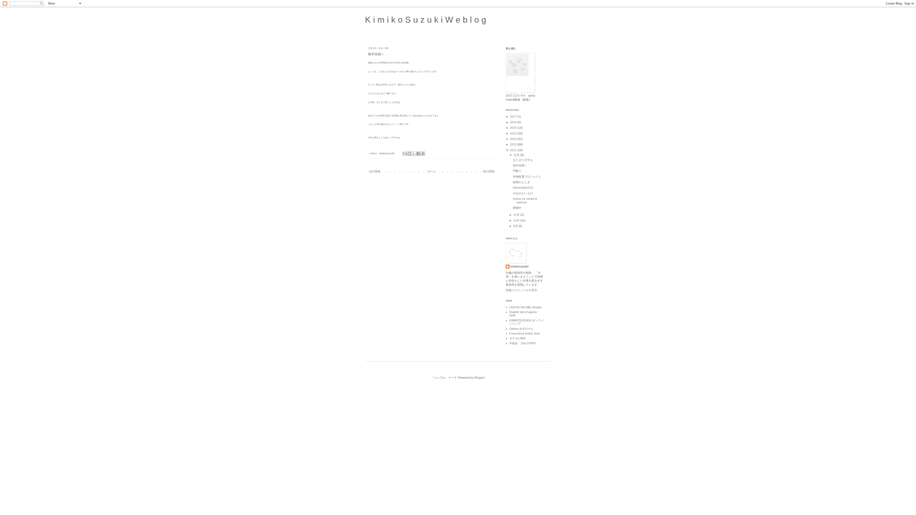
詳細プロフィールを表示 (521, 290)
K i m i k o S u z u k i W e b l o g (425, 20)
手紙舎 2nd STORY (522, 343)
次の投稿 (374, 171)
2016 (513, 122)
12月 (516, 155)
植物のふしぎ (521, 182)
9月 (516, 226)
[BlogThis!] (409, 153)
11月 (516, 214)
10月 (516, 220)
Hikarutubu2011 (523, 187)
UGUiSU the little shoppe (525, 307)
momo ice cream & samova (525, 200)
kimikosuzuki (519, 266)
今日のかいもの (523, 193)
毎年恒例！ (520, 165)
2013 (513, 139)
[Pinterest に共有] (423, 153)
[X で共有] (413, 153)
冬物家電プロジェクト (527, 176)
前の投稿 (488, 171)
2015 (513, 127)
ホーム (431, 171)
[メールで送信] (404, 153)
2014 (513, 133)
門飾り (517, 171)
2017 (513, 116)
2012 (513, 144)
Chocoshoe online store (524, 333)
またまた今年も (523, 160)
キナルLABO (517, 338)
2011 (513, 150)
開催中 (517, 208)
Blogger (479, 377)
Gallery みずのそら (521, 328)
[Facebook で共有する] (418, 153)
